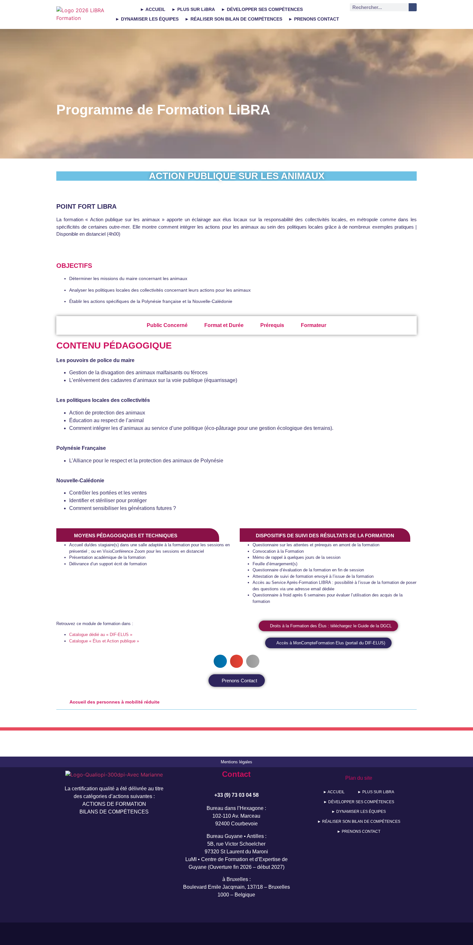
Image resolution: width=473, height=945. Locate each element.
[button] (220, 661)
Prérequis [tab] (272, 325)
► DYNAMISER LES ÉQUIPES (147, 19)
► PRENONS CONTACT (313, 19)
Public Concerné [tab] (167, 325)
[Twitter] (375, 19)
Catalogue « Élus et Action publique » (104, 641)
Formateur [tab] (313, 325)
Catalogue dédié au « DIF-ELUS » (100, 634)
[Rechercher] (413, 7)
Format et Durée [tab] (224, 325)
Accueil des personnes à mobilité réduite (115, 701)
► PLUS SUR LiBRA (193, 9)
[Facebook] (406, 19)
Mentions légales (236, 761)
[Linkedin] (360, 19)
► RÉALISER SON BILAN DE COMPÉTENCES (233, 19)
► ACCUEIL (152, 9)
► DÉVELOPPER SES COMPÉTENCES (262, 9)
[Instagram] (390, 19)
